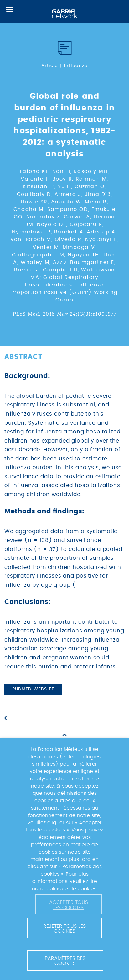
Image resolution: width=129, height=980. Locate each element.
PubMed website (33, 689)
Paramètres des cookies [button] (65, 961)
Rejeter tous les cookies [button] (64, 929)
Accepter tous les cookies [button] (68, 905)
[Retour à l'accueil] (64, 13)
